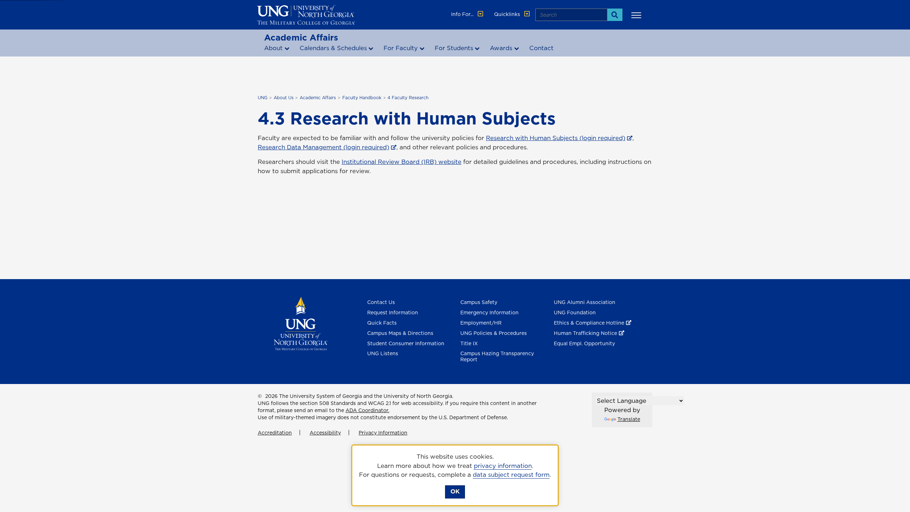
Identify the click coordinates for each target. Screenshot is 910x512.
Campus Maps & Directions (400, 333)
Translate (628, 419)
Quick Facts (382, 322)
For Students (454, 48)
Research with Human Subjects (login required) (555, 138)
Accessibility (325, 432)
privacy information (503, 466)
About (273, 48)
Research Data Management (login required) (323, 147)
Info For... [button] (463, 14)
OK (455, 491)
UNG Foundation (575, 312)
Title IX (469, 343)
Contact (541, 48)
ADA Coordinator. (367, 410)
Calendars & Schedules (333, 48)
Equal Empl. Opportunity (584, 343)
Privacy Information (383, 432)
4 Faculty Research (407, 98)
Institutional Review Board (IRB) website (401, 162)
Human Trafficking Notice (585, 333)
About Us (284, 98)
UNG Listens (382, 353)
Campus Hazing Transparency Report (497, 356)
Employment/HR (481, 322)
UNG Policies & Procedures (493, 333)
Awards (501, 48)
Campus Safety (478, 302)
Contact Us (381, 302)
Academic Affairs (301, 37)
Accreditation (275, 432)
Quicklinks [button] (507, 14)
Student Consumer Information (405, 343)
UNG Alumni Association (584, 302)
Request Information (392, 312)
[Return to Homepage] (300, 323)
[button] (637, 15)
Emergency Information (489, 312)
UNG (262, 98)
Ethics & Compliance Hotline (589, 322)
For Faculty (401, 48)
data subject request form (511, 474)
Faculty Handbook (361, 98)
